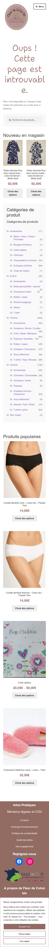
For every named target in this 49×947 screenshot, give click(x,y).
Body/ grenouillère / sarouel (27, 286)
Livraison (24, 820)
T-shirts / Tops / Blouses (25, 359)
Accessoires (16, 231)
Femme (13, 317)
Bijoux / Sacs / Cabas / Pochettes (24, 238)
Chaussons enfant (22, 291)
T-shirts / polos (21, 409)
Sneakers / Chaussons (25, 349)
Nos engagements (24, 846)
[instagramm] (29, 861)
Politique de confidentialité (24, 833)
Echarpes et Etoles (23, 265)
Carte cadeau (20, 249)
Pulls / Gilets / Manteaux (25, 333)
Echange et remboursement (24, 826)
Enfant (13, 276)
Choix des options (13, 193)
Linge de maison (22, 270)
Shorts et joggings (22, 302)
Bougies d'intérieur (23, 244)
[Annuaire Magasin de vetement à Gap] (24, 875)
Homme (14, 364)
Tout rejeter (25, 941)
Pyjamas (18, 385)
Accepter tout (24, 926)
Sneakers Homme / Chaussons (23, 392)
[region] (24, 922)
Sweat (17, 307)
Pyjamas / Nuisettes (23, 338)
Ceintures (18, 255)
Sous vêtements (21, 354)
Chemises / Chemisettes (25, 375)
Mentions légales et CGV (24, 811)
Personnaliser (24, 934)
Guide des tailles (24, 839)
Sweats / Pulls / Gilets (24, 404)
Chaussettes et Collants (25, 260)
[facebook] (19, 861)
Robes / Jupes (20, 296)
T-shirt (17, 312)
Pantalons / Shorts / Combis (27, 328)
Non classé (15, 414)
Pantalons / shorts (22, 380)
